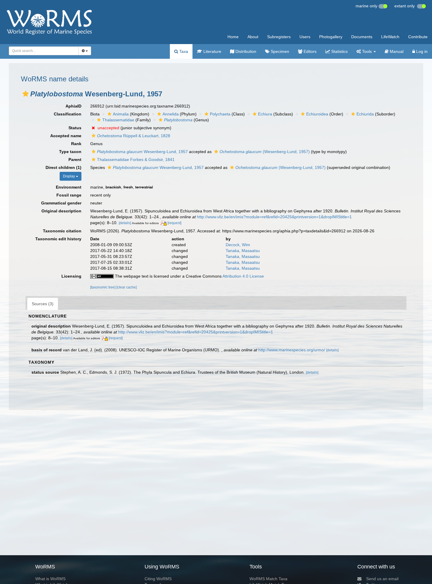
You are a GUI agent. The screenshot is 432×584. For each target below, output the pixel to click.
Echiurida (365, 114)
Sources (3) (42, 303)
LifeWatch (390, 36)
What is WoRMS (50, 578)
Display (69, 176)
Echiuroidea (317, 114)
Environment (68, 187)
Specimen (279, 51)
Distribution (245, 51)
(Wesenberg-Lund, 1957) (265, 151)
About (252, 36)
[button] (25, 93)
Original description (61, 211)
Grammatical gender (61, 203)
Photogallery (330, 36)
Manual (396, 51)
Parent (74, 159)
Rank (76, 143)
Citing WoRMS (158, 578)
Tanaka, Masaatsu (243, 250)
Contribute (418, 36)
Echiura (265, 114)
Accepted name (65, 135)
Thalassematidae (118, 120)
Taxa (183, 51)
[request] (174, 223)
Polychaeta (220, 114)
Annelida (171, 114)
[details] (125, 223)
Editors (309, 51)
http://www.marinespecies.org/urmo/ (291, 350)
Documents (361, 36)
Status (74, 127)
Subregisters (279, 36)
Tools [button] (367, 51)
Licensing (71, 276)
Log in (421, 51)
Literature (211, 51)
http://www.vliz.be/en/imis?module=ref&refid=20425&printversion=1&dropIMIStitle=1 (274, 216)
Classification (67, 114)
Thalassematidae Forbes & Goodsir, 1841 (136, 159)
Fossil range (68, 195)
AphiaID (73, 106)
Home (233, 36)
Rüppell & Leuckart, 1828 (133, 135)
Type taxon (70, 151)
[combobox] (44, 50)
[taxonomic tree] (103, 287)
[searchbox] (42, 51)
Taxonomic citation (62, 231)
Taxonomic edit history (58, 238)
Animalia (121, 114)
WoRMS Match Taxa (268, 578)
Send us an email (382, 578)
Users (304, 36)
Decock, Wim (238, 244)
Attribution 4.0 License (243, 276)
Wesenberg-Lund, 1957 (142, 151)
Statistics (339, 51)
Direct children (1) (63, 167)
